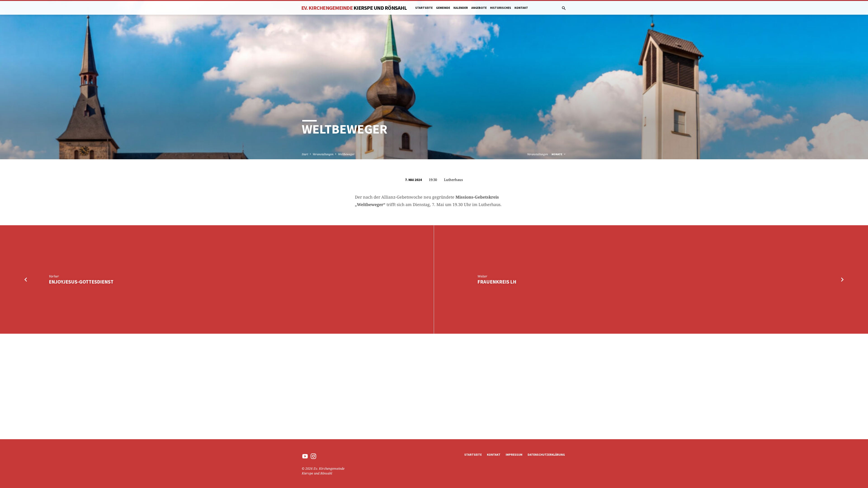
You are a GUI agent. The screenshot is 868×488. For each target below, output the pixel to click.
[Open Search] (563, 8)
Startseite (424, 8)
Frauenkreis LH (496, 282)
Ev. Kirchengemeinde (354, 7)
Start (305, 154)
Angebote (479, 8)
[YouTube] (305, 456)
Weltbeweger (346, 154)
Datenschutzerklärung (546, 455)
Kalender (460, 8)
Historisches (500, 8)
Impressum (514, 455)
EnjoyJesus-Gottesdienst (81, 282)
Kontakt (521, 8)
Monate (557, 154)
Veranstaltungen (323, 154)
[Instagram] (313, 456)
